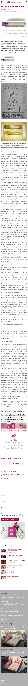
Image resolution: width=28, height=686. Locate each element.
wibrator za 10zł (21, 411)
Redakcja (12, 679)
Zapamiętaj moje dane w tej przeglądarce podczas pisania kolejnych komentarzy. (13, 514)
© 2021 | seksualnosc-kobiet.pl (7, 682)
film (12, 615)
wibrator (14, 411)
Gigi (26, 189)
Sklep (22, 679)
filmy (13, 611)
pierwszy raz (10, 603)
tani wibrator (7, 411)
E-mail (3, 501)
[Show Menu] (1, 2)
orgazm (6, 597)
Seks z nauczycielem (12, 576)
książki (2, 611)
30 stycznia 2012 (5, 11)
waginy (17, 259)
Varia (18, 679)
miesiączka (4, 603)
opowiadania (4, 599)
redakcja (17, 11)
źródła (7, 621)
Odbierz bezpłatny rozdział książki (13, 415)
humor (13, 617)
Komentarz (4, 478)
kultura (3, 615)
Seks (5, 9)
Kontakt (3, 680)
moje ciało (17, 603)
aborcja (14, 604)
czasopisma (8, 611)
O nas (7, 679)
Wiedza (3, 608)
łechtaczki (3, 189)
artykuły (3, 610)
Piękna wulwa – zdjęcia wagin (14, 555)
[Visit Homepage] (14, 2)
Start (2, 9)
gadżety (23, 597)
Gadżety (9, 9)
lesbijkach (19, 67)
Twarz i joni (10, 571)
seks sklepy (11, 599)
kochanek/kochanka (6, 604)
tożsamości (9, 610)
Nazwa (3, 495)
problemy (3, 606)
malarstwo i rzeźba (18, 615)
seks (2, 597)
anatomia (21, 610)
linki (16, 611)
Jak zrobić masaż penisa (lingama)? (16, 560)
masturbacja (16, 597)
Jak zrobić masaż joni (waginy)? (15, 565)
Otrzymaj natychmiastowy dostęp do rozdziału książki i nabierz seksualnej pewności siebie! (12, 419)
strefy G (8, 192)
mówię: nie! (15, 610)
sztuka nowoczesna (6, 617)
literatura (7, 615)
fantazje (11, 597)
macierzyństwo (20, 604)
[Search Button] (26, 2)
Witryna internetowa (6, 507)
